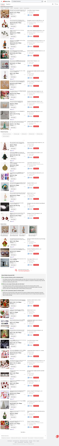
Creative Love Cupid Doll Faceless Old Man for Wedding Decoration (17, 310)
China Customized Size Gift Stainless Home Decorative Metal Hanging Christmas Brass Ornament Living (18, 20)
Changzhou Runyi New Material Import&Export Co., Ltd (36, 204)
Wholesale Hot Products (24, 440)
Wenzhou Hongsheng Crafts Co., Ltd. (34, 249)
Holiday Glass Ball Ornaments (16, 437)
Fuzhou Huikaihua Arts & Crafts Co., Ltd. (35, 152)
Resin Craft (9, 133)
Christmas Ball (24, 437)
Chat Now (30, 15)
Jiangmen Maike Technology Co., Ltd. (34, 121)
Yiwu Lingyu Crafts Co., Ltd (32, 259)
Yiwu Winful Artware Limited (32, 340)
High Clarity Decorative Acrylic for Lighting (17, 112)
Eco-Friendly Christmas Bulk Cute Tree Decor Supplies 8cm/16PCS (17, 173)
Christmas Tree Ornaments (38, 437)
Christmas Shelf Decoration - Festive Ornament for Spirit (17, 371)
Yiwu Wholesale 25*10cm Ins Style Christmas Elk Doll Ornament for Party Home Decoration (18, 361)
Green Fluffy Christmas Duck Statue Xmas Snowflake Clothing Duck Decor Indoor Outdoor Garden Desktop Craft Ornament (17, 239)
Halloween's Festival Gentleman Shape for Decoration (17, 41)
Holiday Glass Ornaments (6, 437)
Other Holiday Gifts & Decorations (26, 133)
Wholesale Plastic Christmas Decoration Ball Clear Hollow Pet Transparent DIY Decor (17, 81)
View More (23, 432)
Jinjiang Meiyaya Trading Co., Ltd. (33, 380)
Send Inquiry (13, 16)
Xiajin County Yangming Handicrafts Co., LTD (35, 30)
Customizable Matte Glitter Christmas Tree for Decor (17, 421)
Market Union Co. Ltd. (31, 193)
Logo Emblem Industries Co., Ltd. (33, 162)
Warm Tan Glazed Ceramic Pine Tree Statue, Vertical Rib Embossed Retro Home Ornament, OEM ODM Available (17, 143)
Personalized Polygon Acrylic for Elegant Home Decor (18, 91)
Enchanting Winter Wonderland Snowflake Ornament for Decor (16, 203)
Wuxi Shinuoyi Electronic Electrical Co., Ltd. (35, 172)
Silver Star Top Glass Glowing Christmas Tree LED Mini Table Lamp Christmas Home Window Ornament (18, 122)
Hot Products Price (16, 440)
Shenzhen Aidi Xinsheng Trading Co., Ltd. (35, 330)
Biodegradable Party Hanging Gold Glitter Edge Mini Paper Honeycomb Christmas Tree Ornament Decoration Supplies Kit (17, 153)
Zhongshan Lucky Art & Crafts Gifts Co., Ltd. (35, 20)
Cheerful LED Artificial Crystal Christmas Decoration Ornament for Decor (16, 101)
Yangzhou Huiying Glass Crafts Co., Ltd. (34, 101)
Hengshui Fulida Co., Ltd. (32, 183)
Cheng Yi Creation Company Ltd (33, 421)
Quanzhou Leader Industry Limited (33, 300)
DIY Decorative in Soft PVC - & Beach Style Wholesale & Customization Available (18, 351)
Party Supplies (35, 133)
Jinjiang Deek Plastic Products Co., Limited (35, 350)
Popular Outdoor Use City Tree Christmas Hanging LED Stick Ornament (18, 340)
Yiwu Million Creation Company (33, 10)
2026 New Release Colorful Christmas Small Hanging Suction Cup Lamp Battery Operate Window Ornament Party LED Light (17, 330)
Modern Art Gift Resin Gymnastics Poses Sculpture (18, 259)
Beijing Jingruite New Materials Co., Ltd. (35, 111)
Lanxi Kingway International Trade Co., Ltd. (35, 401)
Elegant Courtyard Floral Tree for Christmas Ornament (17, 31)
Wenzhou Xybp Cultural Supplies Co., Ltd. (35, 91)
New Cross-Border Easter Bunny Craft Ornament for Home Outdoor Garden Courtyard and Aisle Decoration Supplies (18, 193)
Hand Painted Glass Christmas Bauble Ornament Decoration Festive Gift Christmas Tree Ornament (18, 183)
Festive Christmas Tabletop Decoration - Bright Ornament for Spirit (17, 71)
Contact (30, 442)
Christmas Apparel (46, 136)
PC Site (34, 440)
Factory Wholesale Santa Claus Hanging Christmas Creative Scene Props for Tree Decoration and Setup (17, 51)
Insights (37, 440)
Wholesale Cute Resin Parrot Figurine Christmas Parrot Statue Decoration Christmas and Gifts (17, 300)
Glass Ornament (30, 437)
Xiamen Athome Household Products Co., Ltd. (36, 50)
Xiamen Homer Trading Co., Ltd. (33, 60)
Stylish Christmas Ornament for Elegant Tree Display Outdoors (18, 401)
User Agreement (20, 442)
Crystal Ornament (16, 133)
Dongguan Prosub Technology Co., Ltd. (34, 213)
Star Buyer (30, 440)
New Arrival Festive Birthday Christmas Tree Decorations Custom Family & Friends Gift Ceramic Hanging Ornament (17, 61)
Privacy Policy (26, 442)
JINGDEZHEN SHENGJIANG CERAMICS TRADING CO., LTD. (34, 321)
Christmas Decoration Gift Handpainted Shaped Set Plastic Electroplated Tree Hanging (17, 391)
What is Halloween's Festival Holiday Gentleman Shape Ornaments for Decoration (23, 235)
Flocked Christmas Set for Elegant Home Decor (17, 381)
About (16, 442)
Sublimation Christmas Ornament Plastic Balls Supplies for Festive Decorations (17, 213)
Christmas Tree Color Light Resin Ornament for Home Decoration (17, 411)
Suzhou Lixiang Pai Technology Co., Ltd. (34, 81)
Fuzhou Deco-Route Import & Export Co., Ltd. (35, 142)
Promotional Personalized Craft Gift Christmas (17, 163)
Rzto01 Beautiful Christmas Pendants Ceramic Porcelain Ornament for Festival (17, 320)
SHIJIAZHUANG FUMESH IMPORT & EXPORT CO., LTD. (35, 71)
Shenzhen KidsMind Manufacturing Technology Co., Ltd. (36, 239)
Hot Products (10, 440)
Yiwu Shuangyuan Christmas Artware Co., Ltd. (36, 40)
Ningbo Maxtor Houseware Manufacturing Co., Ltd (36, 412)
